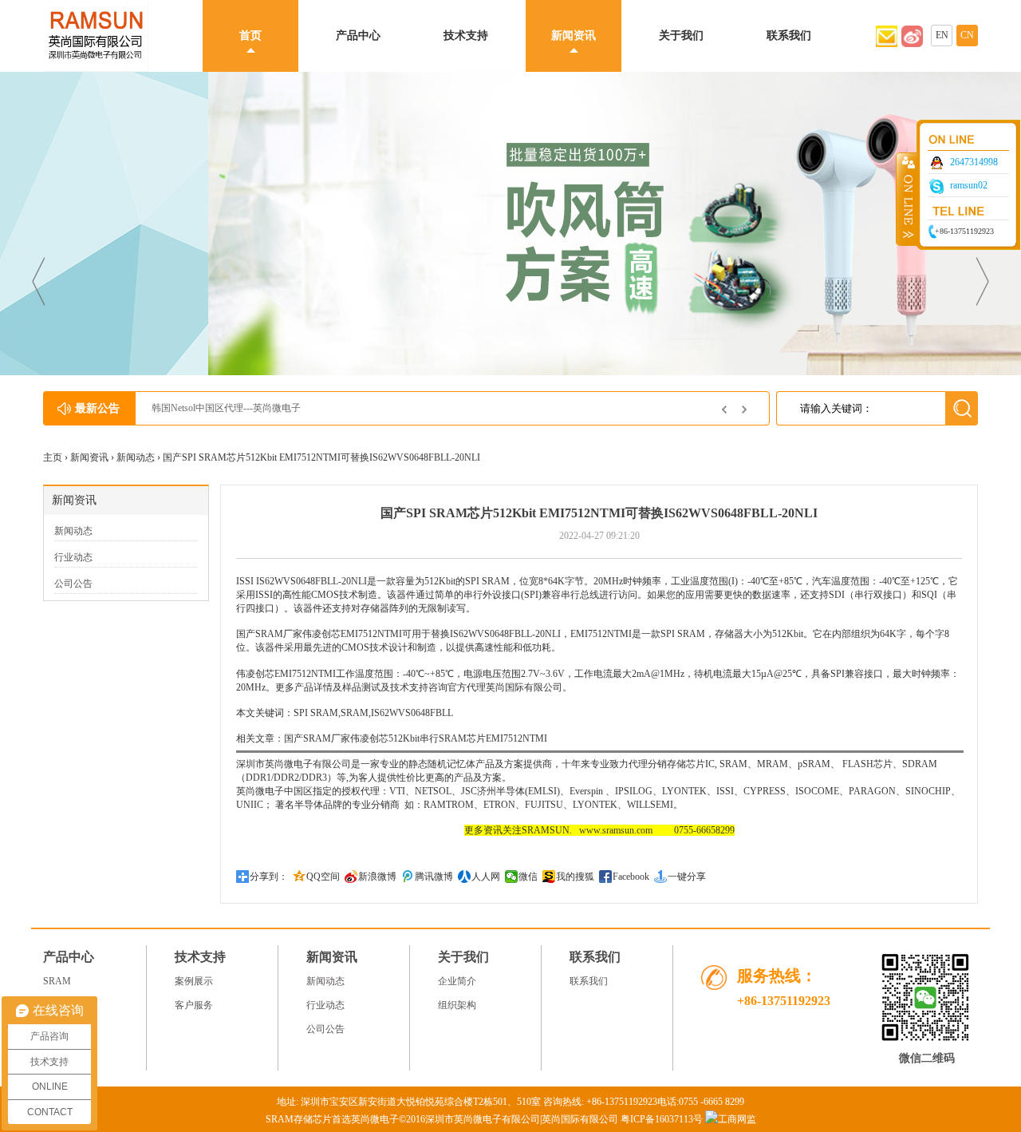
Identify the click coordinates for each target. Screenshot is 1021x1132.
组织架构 (457, 1005)
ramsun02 (968, 185)
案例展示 (194, 981)
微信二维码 (927, 1058)
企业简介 (457, 981)
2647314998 (974, 162)
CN (967, 35)
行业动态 (73, 557)
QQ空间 (323, 876)
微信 (528, 876)
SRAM (57, 981)
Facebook (631, 876)
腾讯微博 (434, 876)
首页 (250, 36)
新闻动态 (135, 457)
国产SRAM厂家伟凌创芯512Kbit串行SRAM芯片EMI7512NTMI (415, 738)
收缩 (907, 199)
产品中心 (358, 36)
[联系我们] (912, 43)
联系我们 (789, 36)
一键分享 (687, 876)
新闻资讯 (573, 36)
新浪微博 (377, 876)
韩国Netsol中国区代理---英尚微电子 (226, 408)
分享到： (269, 876)
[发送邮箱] (886, 43)
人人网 (485, 876)
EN (942, 35)
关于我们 (681, 36)
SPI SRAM (487, 581)
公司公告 (73, 583)
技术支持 (465, 36)
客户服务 (194, 1005)
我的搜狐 (575, 876)
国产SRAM (259, 633)
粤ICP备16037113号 (662, 1119)
